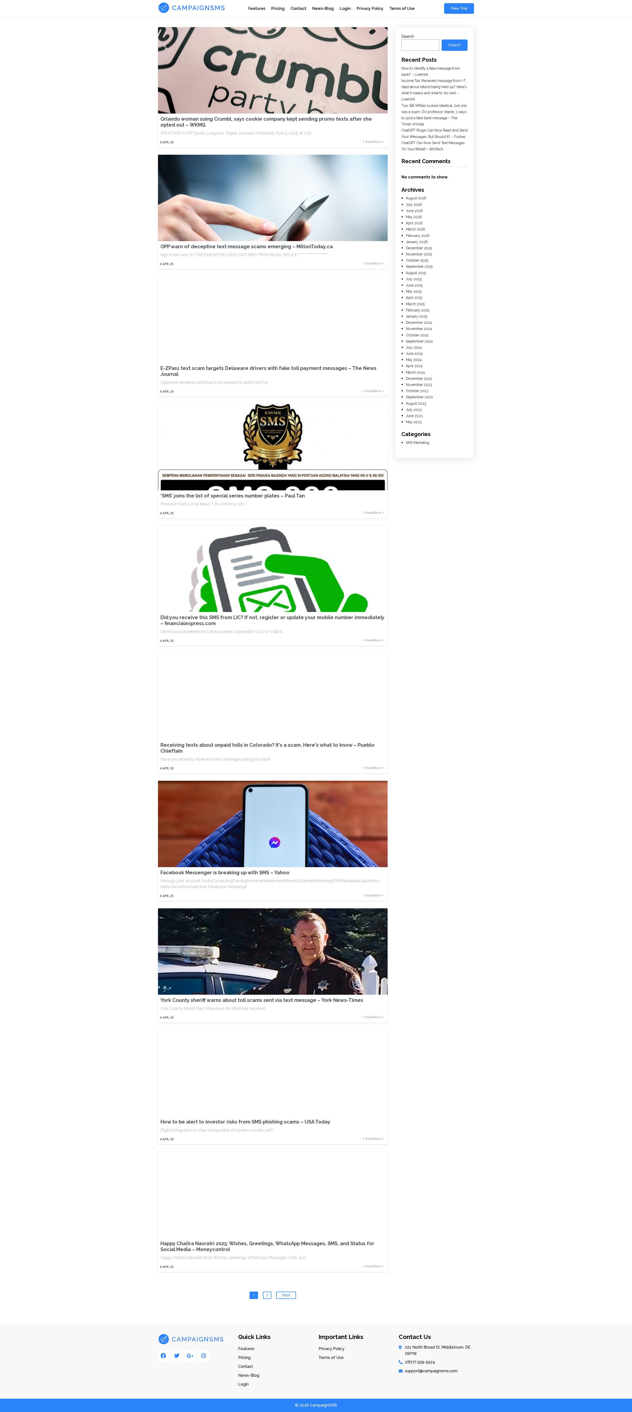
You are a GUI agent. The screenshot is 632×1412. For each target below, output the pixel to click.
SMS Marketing (417, 443)
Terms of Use (402, 8)
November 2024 (419, 329)
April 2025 (414, 298)
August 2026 (416, 198)
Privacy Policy (370, 8)
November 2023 (419, 385)
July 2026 (414, 205)
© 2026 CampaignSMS (316, 1405)
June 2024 (414, 354)
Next (286, 1295)
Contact (298, 8)
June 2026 (414, 211)
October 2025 (417, 260)
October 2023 (417, 391)
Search (407, 36)
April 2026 (414, 223)
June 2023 (414, 416)
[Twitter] (176, 1355)
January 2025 (416, 316)
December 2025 (419, 248)
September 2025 (419, 266)
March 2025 (415, 304)
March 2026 (415, 229)
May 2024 (414, 360)
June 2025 (414, 285)
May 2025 (413, 291)
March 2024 (415, 372)
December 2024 (419, 322)
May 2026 (414, 217)
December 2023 (419, 379)
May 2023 (414, 422)
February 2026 (418, 236)
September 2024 (419, 341)
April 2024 (414, 366)
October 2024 (417, 335)
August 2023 (416, 403)
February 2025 (417, 310)
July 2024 (414, 347)
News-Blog (323, 8)
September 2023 (419, 397)
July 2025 (413, 279)
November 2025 (419, 254)
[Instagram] (203, 1355)
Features (256, 8)
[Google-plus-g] (190, 1355)
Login (345, 8)
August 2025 (416, 273)
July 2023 (414, 410)
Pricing (278, 8)
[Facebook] (163, 1355)
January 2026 (417, 242)
